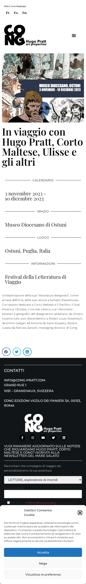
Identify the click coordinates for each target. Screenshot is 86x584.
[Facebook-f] (22, 438)
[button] (80, 513)
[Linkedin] (64, 438)
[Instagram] (33, 438)
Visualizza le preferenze (43, 574)
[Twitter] (53, 438)
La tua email (13, 488)
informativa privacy (41, 503)
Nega (43, 563)
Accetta (43, 552)
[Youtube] (43, 438)
